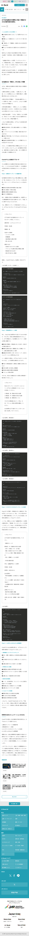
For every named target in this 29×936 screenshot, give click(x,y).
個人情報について (6, 867)
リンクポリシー (18, 867)
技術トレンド (5, 815)
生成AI (3, 835)
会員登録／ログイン (20, 5)
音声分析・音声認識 (19, 838)
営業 (23, 9)
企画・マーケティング (17, 9)
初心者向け (4, 17)
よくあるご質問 (5, 861)
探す (2, 833)
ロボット (15, 1)
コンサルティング (6, 842)
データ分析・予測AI (19, 845)
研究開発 (4, 822)
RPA (3, 850)
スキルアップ (5, 825)
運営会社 (17, 861)
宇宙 (9, 1)
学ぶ (2, 9)
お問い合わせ (5, 864)
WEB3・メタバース (22, 1)
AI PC (3, 854)
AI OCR (3, 838)
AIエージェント (18, 835)
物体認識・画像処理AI (20, 850)
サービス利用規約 (19, 864)
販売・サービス (18, 822)
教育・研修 (17, 842)
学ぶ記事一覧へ (14, 803)
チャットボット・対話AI (7, 845)
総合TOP (4, 1)
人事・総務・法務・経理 (8, 9)
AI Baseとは (4, 809)
